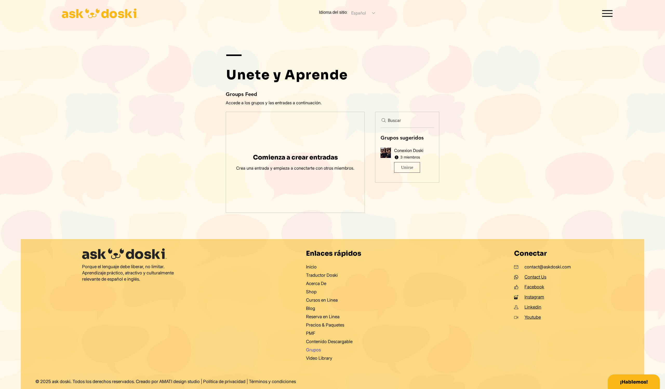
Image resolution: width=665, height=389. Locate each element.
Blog (310, 308)
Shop (311, 291)
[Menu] (607, 13)
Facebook (534, 286)
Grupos (313, 349)
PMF (310, 333)
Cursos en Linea (322, 300)
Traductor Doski (322, 275)
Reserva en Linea (323, 316)
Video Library (319, 358)
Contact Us (535, 277)
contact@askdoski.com (547, 266)
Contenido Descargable (329, 341)
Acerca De (316, 283)
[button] (407, 161)
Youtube (532, 317)
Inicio (311, 266)
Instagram (534, 297)
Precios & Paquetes (325, 325)
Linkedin (532, 307)
